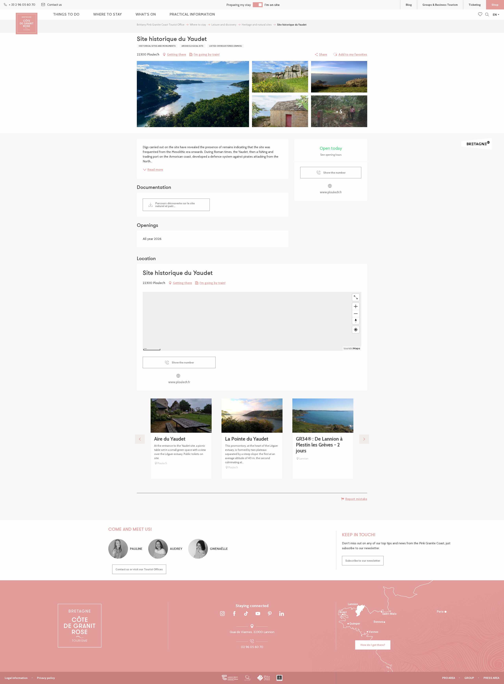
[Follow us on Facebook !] (234, 614)
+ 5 (339, 111)
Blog (409, 4)
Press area (491, 678)
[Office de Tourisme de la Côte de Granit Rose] (26, 20)
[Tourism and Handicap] (279, 678)
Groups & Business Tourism (440, 4)
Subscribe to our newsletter (362, 560)
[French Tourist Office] (263, 678)
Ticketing (475, 4)
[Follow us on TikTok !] (246, 614)
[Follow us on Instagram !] (222, 614)
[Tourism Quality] (247, 678)
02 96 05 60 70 (252, 647)
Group (469, 678)
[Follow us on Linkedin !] (281, 614)
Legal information (16, 678)
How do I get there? (372, 645)
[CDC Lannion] (230, 678)
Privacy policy (46, 678)
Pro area (448, 678)
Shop (495, 4)
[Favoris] (480, 14)
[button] (487, 14)
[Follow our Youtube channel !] (258, 614)
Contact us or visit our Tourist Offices (139, 569)
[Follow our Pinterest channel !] (270, 614)
